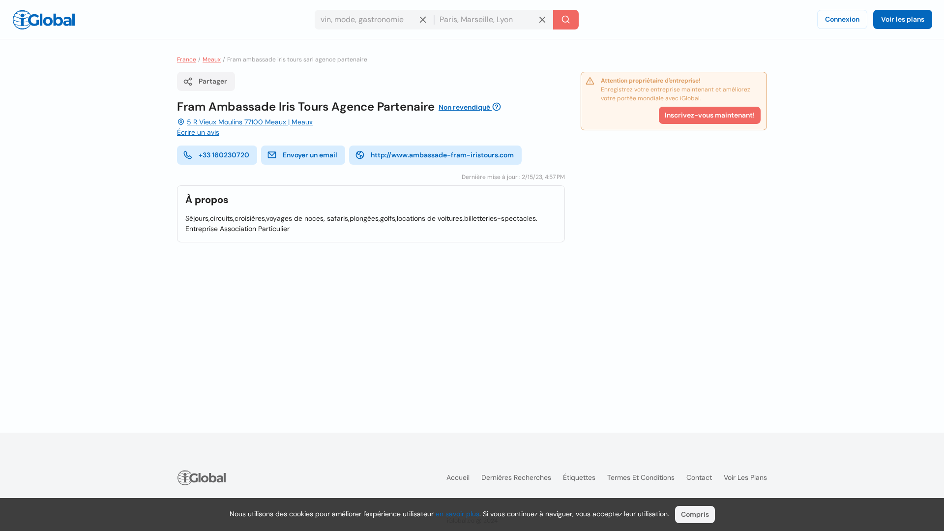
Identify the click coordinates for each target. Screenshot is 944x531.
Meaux (212, 59)
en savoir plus (457, 513)
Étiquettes (579, 477)
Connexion (842, 19)
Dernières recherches (516, 477)
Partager (213, 81)
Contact (699, 477)
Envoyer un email (310, 154)
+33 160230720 (224, 154)
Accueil (458, 477)
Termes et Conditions (641, 477)
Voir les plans (902, 19)
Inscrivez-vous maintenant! (710, 115)
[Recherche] (566, 20)
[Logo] (44, 20)
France (186, 59)
